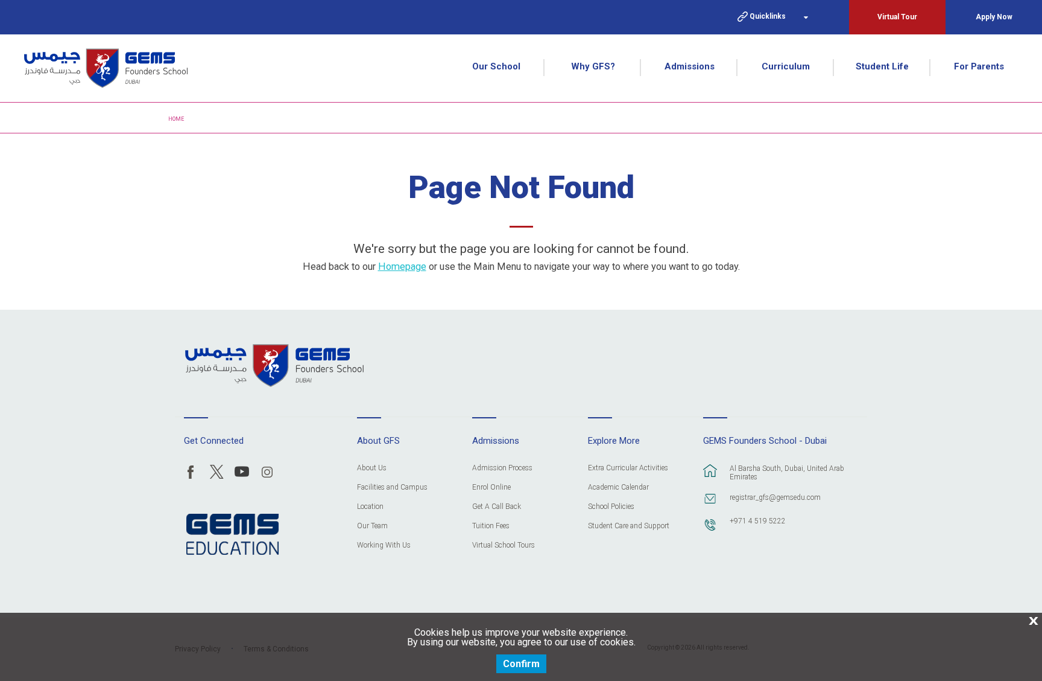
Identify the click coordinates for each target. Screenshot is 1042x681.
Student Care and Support (628, 526)
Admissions (690, 66)
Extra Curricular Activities (628, 468)
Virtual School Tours (503, 545)
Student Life (882, 66)
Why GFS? (593, 66)
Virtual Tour (897, 17)
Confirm (521, 664)
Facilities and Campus (392, 487)
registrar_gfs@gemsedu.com (775, 497)
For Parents (979, 66)
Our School (496, 66)
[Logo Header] (106, 68)
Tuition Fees (491, 526)
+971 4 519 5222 (758, 521)
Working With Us (384, 545)
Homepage (402, 266)
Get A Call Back (496, 507)
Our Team (372, 526)
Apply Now (994, 17)
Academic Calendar (618, 487)
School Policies (611, 507)
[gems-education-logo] (232, 535)
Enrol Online (491, 487)
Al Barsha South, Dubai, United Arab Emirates (787, 472)
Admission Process (502, 468)
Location (370, 507)
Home (176, 119)
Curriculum (786, 66)
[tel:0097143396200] (710, 531)
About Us (372, 468)
